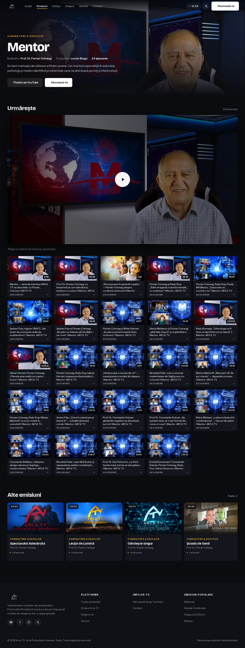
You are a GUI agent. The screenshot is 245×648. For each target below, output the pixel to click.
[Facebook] (19, 622)
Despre (69, 6)
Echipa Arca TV (90, 608)
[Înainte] (236, 533)
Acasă (28, 6)
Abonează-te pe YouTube (148, 601)
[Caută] (206, 6)
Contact (98, 6)
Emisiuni (42, 6)
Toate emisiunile (90, 601)
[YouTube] (11, 622)
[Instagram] (28, 622)
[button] (122, 179)
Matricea (189, 601)
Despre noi (87, 614)
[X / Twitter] (37, 622)
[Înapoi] (9, 533)
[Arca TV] (12, 6)
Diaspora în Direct (194, 614)
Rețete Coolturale (195, 608)
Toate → (233, 495)
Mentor (188, 621)
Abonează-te (226, 6)
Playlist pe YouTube (25, 82)
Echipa (56, 6)
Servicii (83, 6)
